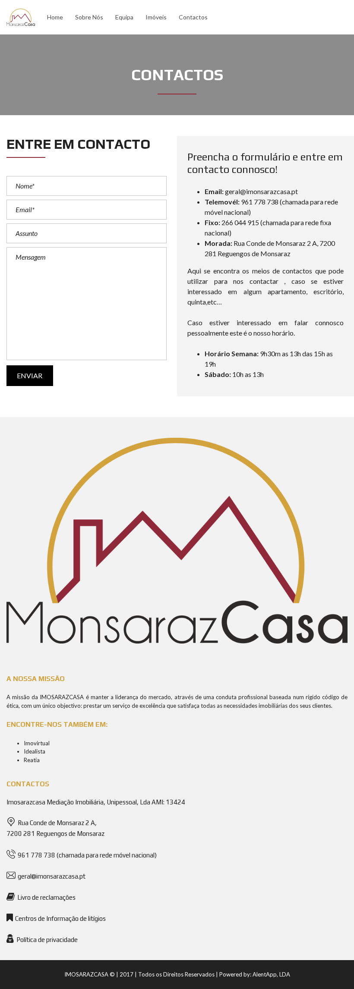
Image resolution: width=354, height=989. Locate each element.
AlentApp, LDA (271, 974)
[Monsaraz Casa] (19, 17)
